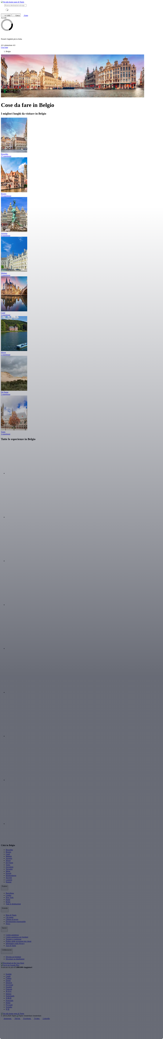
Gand (8, 854)
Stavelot (9, 878)
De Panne (9, 863)
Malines (9, 856)
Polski (8, 1003)
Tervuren (9, 869)
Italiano (8, 994)
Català (8, 976)
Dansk (8, 981)
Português (9, 1001)
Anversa (9, 858)
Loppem (9, 880)
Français (9, 989)
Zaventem (9, 867)
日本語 (8, 998)
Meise (8, 871)
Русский (9, 1005)
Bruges (8, 852)
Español (9, 987)
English (8, 974)
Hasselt (8, 873)
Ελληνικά (9, 985)
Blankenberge (11, 876)
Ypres (8, 865)
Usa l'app (4, 47)
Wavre (8, 860)
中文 (8, 1009)
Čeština (8, 978)
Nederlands (10, 996)
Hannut (8, 882)
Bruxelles (9, 850)
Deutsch (9, 983)
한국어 (8, 991)
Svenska (9, 1007)
